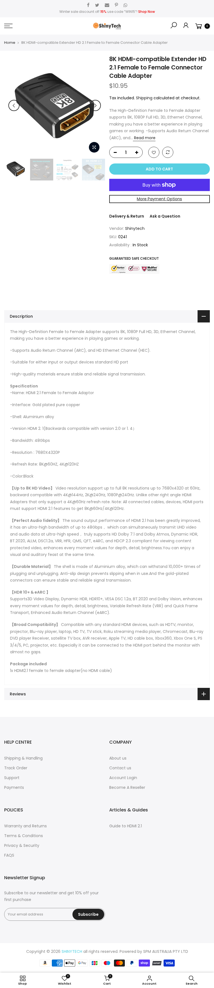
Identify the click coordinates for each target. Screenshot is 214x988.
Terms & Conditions (23, 835)
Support (12, 777)
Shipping (144, 98)
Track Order (15, 768)
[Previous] (14, 105)
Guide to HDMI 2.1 (125, 826)
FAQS (9, 855)
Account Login (123, 777)
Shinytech (135, 228)
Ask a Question (165, 216)
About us (118, 758)
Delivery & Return (126, 216)
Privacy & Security (21, 845)
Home (9, 42)
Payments (14, 787)
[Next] (95, 105)
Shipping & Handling (23, 758)
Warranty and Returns (25, 826)
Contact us (120, 768)
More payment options (159, 199)
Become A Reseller (127, 787)
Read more (144, 138)
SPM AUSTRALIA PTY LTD (165, 951)
